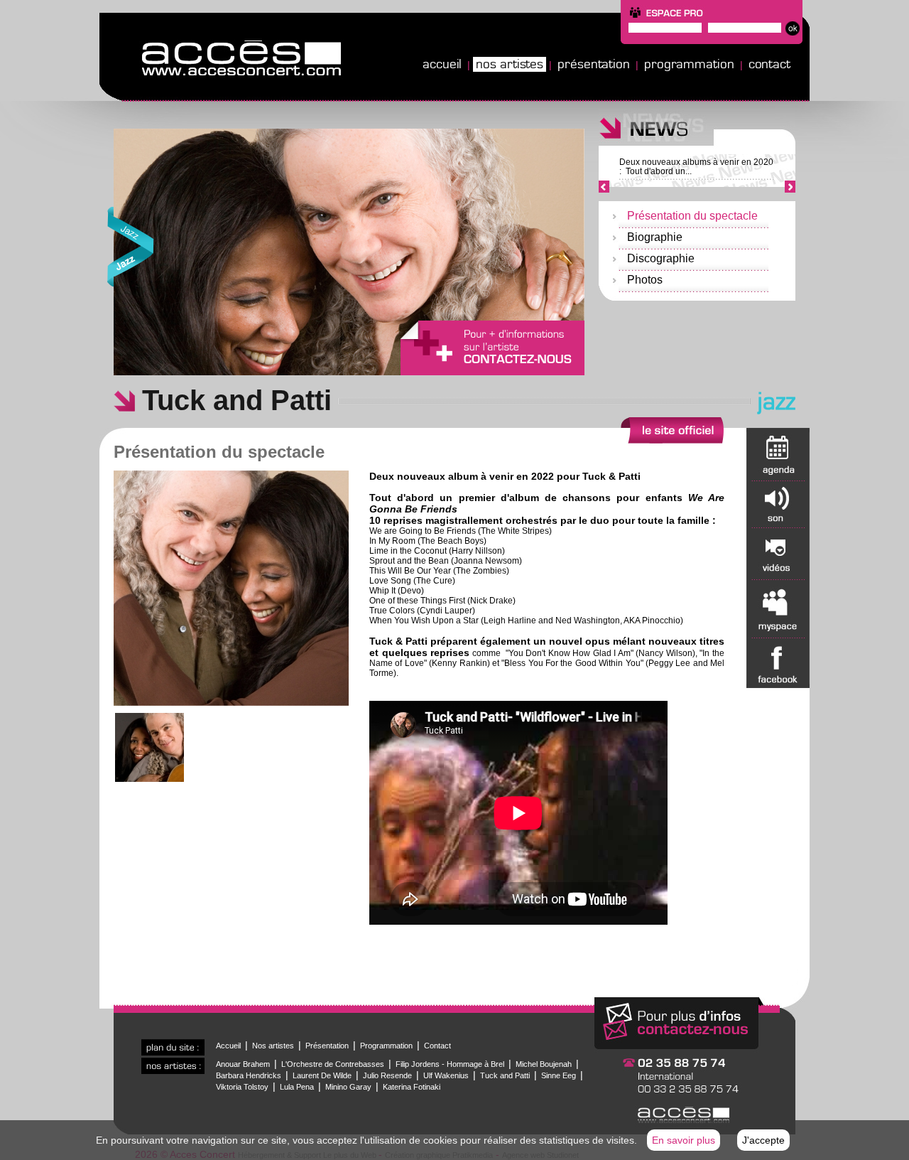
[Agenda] (778, 454)
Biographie (654, 237)
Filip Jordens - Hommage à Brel (450, 1064)
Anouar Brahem (243, 1064)
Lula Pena (297, 1087)
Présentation (593, 64)
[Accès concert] (454, 98)
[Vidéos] (778, 553)
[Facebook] (778, 663)
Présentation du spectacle (692, 216)
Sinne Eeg (558, 1075)
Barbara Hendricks (248, 1075)
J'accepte (763, 1140)
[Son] (778, 504)
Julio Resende (387, 1075)
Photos (645, 280)
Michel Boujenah (544, 1064)
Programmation (689, 64)
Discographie (661, 258)
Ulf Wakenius (446, 1075)
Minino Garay (348, 1087)
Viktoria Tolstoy (242, 1087)
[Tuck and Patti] (231, 702)
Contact (769, 64)
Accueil (442, 64)
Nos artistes (509, 64)
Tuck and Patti (505, 1075)
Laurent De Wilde (322, 1075)
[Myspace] (778, 609)
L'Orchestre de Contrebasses (332, 1064)
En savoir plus (683, 1140)
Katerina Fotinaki (411, 1087)
